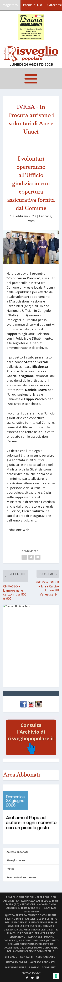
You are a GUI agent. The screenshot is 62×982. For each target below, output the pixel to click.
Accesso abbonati (17, 852)
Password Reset (15, 967)
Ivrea (31, 221)
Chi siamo (11, 956)
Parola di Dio (32, 5)
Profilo (10, 868)
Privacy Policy (31, 972)
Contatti (26, 956)
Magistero (10, 5)
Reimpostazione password (22, 877)
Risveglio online (16, 860)
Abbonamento (45, 956)
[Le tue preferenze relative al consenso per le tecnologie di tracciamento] (56, 976)
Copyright (49, 967)
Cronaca (45, 216)
